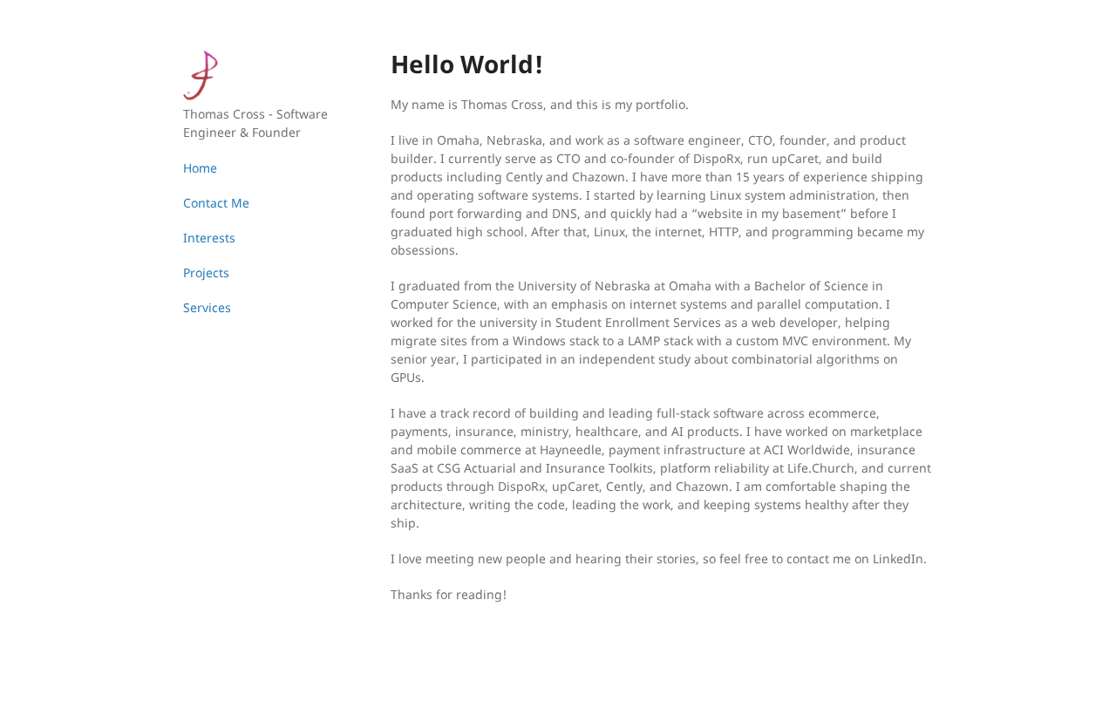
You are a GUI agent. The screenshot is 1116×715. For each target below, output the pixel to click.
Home (200, 168)
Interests (209, 237)
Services (207, 307)
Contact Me (216, 202)
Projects (206, 272)
